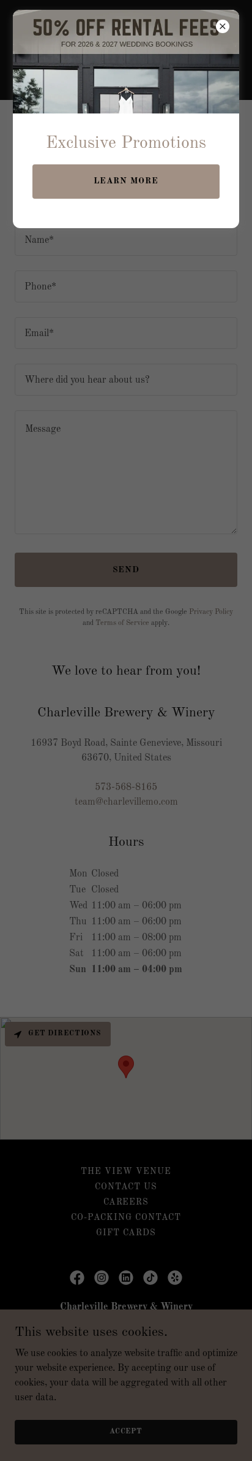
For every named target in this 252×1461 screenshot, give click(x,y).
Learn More (126, 181)
